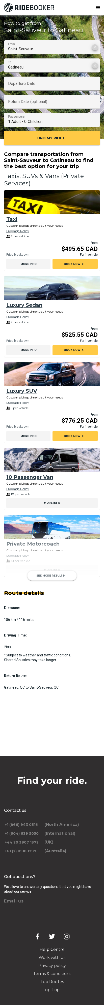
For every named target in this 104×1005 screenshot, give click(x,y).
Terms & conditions (52, 973)
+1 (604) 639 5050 (22, 833)
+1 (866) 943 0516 (21, 824)
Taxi (11, 219)
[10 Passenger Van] (52, 460)
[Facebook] (37, 936)
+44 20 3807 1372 (22, 842)
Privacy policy (52, 965)
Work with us (52, 957)
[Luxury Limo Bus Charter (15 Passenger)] (52, 594)
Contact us (15, 810)
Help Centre (52, 949)
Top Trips (52, 989)
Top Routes (52, 981)
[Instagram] (67, 936)
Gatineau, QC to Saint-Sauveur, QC (31, 687)
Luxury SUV (21, 391)
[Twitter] (52, 936)
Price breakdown (17, 254)
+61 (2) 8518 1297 (20, 851)
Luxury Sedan (24, 305)
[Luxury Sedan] (52, 288)
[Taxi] (52, 202)
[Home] (30, 7)
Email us (14, 901)
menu (98, 8)
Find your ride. (52, 780)
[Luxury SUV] (52, 374)
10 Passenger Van (29, 477)
